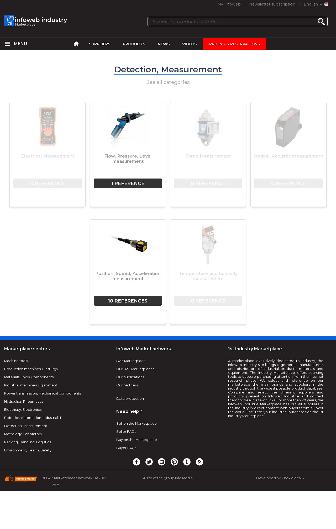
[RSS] (199, 461)
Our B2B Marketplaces (135, 369)
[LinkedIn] (162, 461)
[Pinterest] (174, 461)
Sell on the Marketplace (136, 423)
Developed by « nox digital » (280, 478)
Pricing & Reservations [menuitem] (234, 44)
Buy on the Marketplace (136, 440)
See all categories (168, 82)
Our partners (127, 385)
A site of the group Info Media (168, 478)
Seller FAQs (126, 432)
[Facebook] (136, 461)
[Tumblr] (187, 461)
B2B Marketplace (131, 361)
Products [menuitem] (134, 44)
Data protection (130, 399)
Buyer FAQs (126, 448)
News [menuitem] (164, 44)
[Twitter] (149, 461)
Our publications (130, 377)
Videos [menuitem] (189, 44)
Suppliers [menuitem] (99, 44)
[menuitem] (7, 44)
